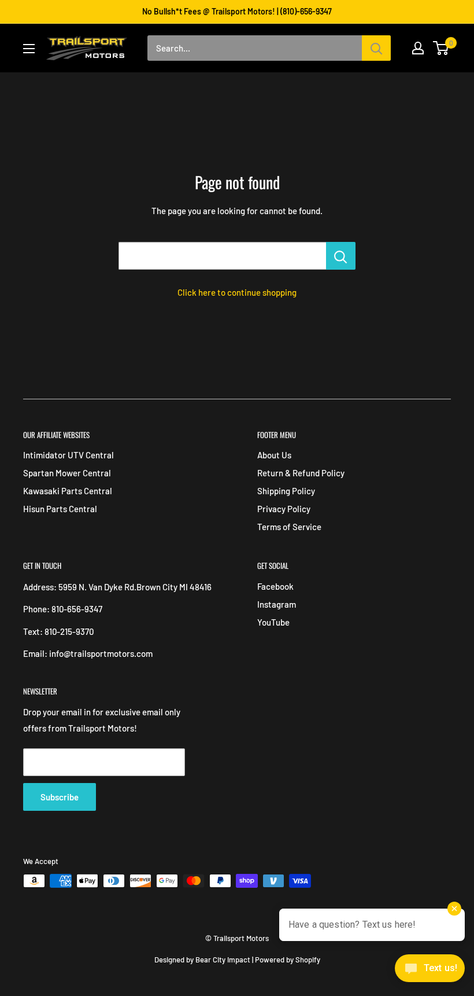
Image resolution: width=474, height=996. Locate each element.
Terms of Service (289, 526)
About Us (274, 455)
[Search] (376, 48)
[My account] (418, 48)
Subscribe (59, 797)
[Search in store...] (341, 256)
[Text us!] (430, 971)
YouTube (273, 622)
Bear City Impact (222, 959)
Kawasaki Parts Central (67, 491)
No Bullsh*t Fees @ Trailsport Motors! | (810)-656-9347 (237, 11)
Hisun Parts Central (60, 508)
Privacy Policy (283, 508)
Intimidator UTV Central (68, 455)
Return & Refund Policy (301, 473)
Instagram (276, 604)
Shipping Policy (286, 491)
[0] (441, 48)
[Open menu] (29, 48)
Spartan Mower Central (67, 473)
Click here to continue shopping (237, 292)
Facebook (275, 586)
